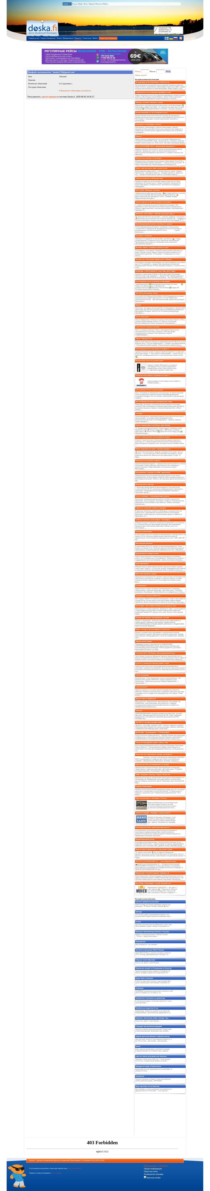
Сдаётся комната (141, 687)
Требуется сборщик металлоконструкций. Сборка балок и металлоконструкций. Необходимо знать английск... (153, 1030)
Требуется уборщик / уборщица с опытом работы (152, 813)
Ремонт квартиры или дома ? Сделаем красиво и (152, 449)
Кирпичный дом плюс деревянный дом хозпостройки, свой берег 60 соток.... (153, 1070)
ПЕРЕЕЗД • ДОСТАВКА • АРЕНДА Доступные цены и (154, 214)
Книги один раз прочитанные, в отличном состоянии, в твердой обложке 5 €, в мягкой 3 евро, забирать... (152, 1050)
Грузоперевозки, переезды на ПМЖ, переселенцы (152, 472)
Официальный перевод (143, 641)
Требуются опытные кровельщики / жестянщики (152, 520)
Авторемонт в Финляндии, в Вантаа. (148, 124)
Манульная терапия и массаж (145, 574)
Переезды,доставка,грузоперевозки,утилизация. (152, 764)
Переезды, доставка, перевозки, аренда (149, 102)
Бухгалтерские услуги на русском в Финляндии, (152, 281)
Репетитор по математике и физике (147, 461)
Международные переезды (144, 484)
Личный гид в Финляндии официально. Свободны (153, 259)
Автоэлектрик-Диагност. (144, 543)
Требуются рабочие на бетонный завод (149, 178)
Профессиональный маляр (144, 839)
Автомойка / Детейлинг (143, 236)
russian (66, 4)
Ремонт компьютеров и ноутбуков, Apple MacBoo (152, 425)
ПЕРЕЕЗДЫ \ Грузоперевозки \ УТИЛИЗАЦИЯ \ (152, 732)
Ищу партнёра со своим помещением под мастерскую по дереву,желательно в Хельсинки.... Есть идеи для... (153, 1090)
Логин (137, 71)
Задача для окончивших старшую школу (152, 1036)
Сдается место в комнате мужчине (147, 327)
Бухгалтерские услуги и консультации (149, 390)
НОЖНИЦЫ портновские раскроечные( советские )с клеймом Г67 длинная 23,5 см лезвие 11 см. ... (154, 992)
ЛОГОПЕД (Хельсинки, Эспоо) (146, 293)
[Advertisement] (158, 1114)
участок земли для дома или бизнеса (151, 1056)
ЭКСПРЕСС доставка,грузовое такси (148, 722)
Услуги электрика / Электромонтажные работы (152, 496)
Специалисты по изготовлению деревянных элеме (153, 92)
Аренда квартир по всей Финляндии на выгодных (153, 202)
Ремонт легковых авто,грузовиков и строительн (152, 629)
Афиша (91, 4)
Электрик (139, 413)
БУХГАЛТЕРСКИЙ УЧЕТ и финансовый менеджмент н (155, 146)
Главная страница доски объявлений (42, 27)
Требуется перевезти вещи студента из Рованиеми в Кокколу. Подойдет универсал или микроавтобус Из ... (152, 972)
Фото (86, 4)
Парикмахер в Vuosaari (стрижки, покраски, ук (152, 873)
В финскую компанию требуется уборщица (150, 508)
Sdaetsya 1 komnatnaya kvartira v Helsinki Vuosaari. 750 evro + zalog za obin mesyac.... (151, 935)
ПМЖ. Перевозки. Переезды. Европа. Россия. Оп (152, 774)
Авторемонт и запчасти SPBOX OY (147, 596)
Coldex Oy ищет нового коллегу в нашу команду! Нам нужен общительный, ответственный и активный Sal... (153, 982)
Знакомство (140, 942)
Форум (74, 4)
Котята (138, 922)
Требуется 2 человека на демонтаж (150, 998)
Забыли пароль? (141, 75)
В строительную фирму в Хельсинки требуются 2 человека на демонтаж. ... (153, 1001)
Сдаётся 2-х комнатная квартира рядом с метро (152, 663)
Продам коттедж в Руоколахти (148, 1066)
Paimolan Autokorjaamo (143, 786)
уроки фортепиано (142, 564)
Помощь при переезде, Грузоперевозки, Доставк (152, 618)
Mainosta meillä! (153, 1178)
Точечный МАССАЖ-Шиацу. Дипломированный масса (155, 653)
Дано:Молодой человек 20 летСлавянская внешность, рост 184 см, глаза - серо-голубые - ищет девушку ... (153, 1040)
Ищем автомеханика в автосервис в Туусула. (151, 798)
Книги (138, 1046)
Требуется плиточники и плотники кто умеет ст (152, 375)
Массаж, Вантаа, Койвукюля (145, 699)
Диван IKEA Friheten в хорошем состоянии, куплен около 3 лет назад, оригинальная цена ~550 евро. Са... (153, 953)
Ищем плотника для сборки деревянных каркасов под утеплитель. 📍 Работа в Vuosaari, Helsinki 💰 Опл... (152, 905)
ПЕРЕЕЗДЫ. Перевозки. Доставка (147, 190)
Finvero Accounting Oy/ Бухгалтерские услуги (151, 112)
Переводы (138, 710)
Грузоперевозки (140, 585)
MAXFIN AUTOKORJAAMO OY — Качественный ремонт (155, 861)
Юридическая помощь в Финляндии (148, 158)
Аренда (138, 912)
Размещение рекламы (153, 1174)
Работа (105, 4)
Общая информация (153, 1169)
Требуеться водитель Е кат (146, 1008)
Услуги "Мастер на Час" (144, 339)
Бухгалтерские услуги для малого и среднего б (152, 349)
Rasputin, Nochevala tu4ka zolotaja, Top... (152, 1018)
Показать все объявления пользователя (76, 91)
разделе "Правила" (56, 1173)
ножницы (139, 988)
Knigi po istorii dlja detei (145, 960)
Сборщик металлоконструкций (148, 1026)
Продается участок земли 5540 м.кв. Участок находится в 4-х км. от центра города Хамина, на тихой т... (152, 1060)
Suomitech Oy (88, 1160)
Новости (98, 4)
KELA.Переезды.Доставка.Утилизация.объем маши (153, 401)
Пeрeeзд (138, 305)
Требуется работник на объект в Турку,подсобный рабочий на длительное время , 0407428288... (152, 1080)
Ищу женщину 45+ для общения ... (147, 944)
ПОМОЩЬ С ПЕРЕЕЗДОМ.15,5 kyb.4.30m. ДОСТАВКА (155, 271)
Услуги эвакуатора (142, 317)
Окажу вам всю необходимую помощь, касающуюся (153, 754)
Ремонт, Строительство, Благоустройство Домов (152, 437)
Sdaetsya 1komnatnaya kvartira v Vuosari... (152, 932)
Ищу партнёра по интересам (147, 1086)
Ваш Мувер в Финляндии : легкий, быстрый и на (153, 883)
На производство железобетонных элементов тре (152, 82)
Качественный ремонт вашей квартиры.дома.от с (152, 827)
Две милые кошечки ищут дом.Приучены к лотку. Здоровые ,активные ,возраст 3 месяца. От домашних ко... (153, 925)
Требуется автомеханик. (143, 531)
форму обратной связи (74, 1168)
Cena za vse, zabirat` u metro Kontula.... (147, 963)
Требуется (139, 1076)
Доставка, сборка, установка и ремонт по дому (151, 247)
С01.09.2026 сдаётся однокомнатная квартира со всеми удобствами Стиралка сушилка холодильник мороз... (153, 915)
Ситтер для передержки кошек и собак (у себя (151, 742)
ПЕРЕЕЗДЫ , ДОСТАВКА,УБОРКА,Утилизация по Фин (155, 606)
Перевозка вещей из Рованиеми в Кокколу (153, 968)
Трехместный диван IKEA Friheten (149, 950)
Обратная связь (151, 1171)
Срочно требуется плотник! (147, 902)
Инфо (80, 4)
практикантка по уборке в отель (147, 553)
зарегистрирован (49, 97)
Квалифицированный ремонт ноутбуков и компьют (153, 224)
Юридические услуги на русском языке (149, 361)
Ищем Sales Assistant (144, 978)
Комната (138, 136)
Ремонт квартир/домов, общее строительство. (151, 168)
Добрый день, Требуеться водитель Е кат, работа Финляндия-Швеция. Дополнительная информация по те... (153, 1011)
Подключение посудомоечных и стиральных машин (153, 849)
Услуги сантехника (142, 675)
